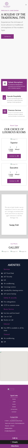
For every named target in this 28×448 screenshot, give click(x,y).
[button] (2, 139)
